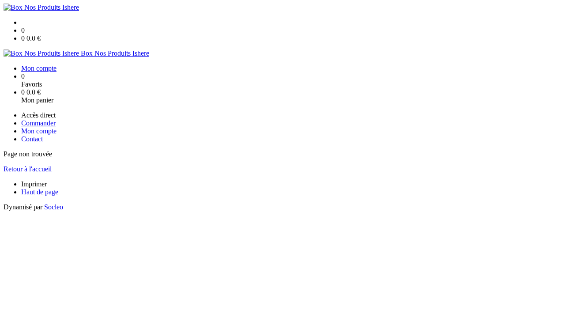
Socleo (53, 207)
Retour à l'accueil (28, 169)
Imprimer (34, 184)
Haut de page (39, 192)
